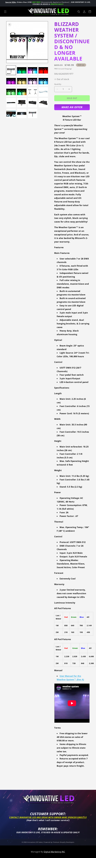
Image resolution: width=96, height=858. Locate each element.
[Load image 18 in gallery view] (21, 113)
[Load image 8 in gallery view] (43, 81)
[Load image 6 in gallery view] (21, 81)
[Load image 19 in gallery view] (32, 113)
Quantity (57, 84)
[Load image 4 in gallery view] (43, 70)
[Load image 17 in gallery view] (11, 113)
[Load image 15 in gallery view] (32, 102)
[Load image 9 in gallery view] (11, 92)
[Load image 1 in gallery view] (11, 70)
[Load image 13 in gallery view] (11, 102)
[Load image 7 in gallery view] (32, 81)
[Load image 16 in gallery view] (43, 102)
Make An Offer (72, 107)
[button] (5, 11)
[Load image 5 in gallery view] (11, 81)
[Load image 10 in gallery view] (21, 92)
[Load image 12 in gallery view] (43, 92)
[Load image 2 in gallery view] (21, 70)
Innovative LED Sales (34, 842)
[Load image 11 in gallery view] (32, 92)
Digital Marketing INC (54, 851)
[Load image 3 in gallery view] (32, 70)
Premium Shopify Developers (63, 842)
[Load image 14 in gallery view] (21, 102)
